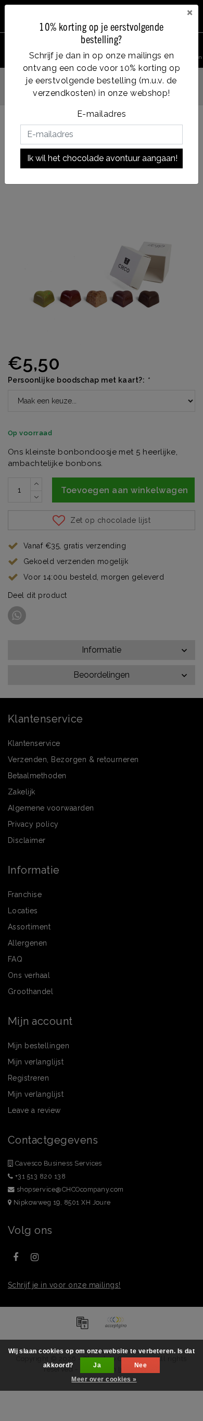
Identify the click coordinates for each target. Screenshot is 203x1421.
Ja (97, 1365)
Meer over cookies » (103, 1379)
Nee (140, 1365)
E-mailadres (101, 114)
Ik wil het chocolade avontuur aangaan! (102, 158)
